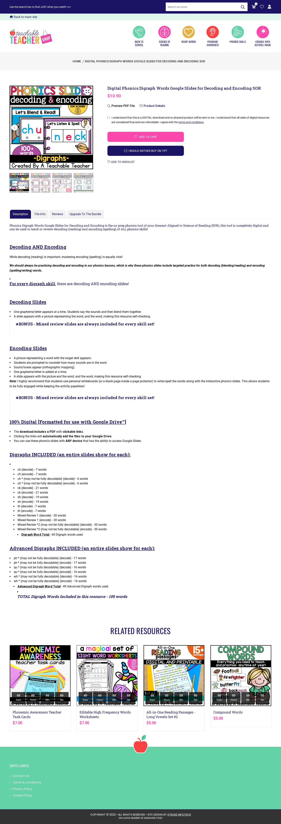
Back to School (139, 43)
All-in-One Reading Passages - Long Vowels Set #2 (170, 714)
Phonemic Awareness (213, 43)
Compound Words (228, 712)
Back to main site (25, 17)
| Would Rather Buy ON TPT (147, 151)
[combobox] (202, 6)
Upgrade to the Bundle (85, 214)
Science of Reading (164, 43)
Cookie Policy (22, 795)
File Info (40, 214)
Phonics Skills (238, 41)
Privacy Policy (22, 789)
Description (20, 214)
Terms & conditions (26, 782)
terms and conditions (191, 122)
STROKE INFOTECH (179, 815)
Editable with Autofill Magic (263, 43)
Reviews (57, 214)
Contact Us (20, 776)
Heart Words (188, 41)
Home (77, 61)
